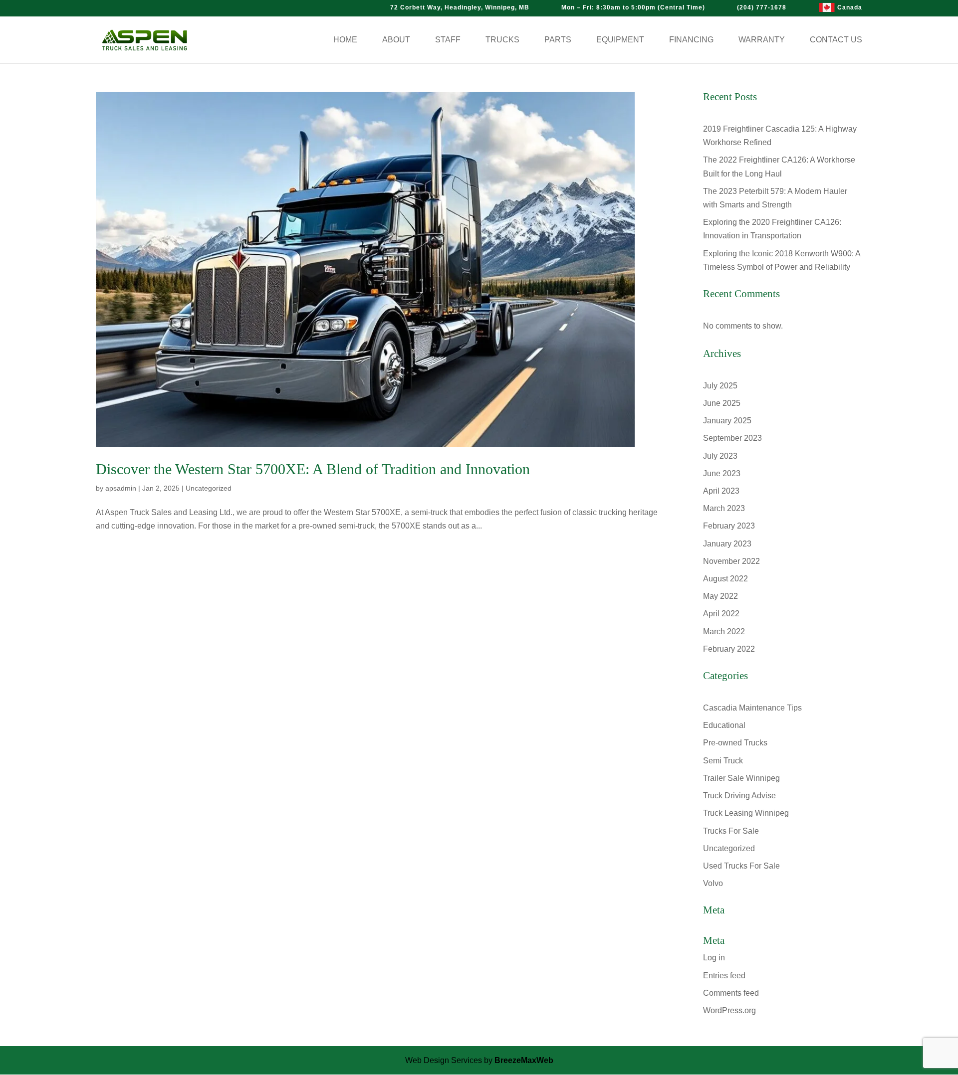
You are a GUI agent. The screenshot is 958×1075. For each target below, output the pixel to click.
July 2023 (720, 456)
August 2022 (725, 578)
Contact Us (836, 40)
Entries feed (724, 975)
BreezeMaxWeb (523, 1060)
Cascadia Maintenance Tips (752, 708)
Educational (724, 725)
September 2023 (732, 438)
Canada (849, 7)
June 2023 (721, 473)
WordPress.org (729, 1010)
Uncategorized (209, 488)
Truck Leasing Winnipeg (746, 813)
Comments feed (731, 993)
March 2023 (724, 508)
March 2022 (724, 631)
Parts (557, 40)
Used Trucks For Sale (741, 866)
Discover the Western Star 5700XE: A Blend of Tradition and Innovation (313, 469)
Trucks (502, 40)
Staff (448, 40)
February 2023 (729, 526)
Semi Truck (723, 760)
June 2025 (721, 403)
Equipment (620, 40)
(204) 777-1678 (761, 7)
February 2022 (729, 649)
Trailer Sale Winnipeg (741, 778)
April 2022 (721, 613)
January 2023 (727, 543)
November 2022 (731, 561)
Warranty (761, 40)
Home (345, 40)
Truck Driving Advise (739, 795)
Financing (691, 40)
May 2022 (720, 596)
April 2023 (721, 491)
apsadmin (120, 488)
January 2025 (727, 420)
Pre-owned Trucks (735, 742)
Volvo (713, 883)
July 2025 (720, 385)
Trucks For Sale (731, 831)
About (396, 40)
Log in (714, 957)
